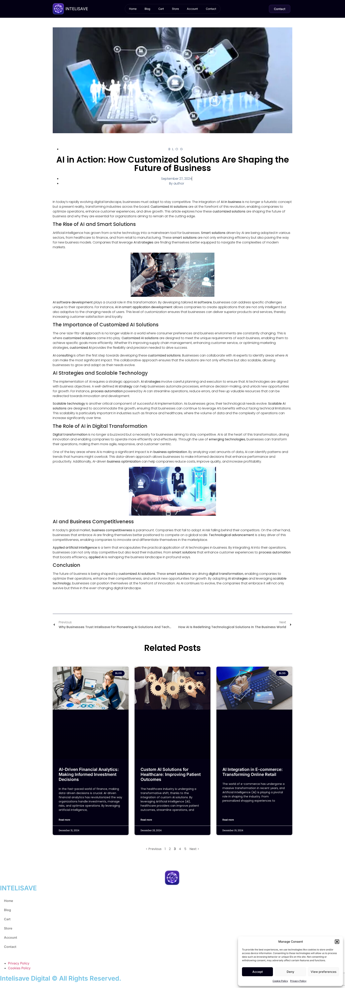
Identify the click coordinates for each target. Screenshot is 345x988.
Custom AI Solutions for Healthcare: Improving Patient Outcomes (171, 774)
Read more (64, 819)
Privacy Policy (298, 980)
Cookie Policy (280, 980)
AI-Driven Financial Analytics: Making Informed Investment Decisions (89, 774)
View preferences (323, 972)
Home (133, 8)
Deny (290, 972)
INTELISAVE (76, 8)
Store (175, 8)
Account (192, 8)
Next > (194, 849)
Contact (211, 8)
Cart (161, 8)
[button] (337, 942)
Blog (147, 8)
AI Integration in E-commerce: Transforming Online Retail (252, 772)
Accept (257, 972)
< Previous (154, 849)
